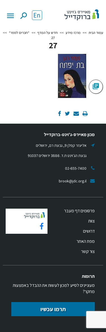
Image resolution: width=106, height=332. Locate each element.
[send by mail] (76, 114)
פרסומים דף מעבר (79, 211)
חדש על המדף (47, 32)
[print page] (85, 114)
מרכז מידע (73, 32)
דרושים (89, 231)
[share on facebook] (59, 114)
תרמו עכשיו (53, 309)
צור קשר (88, 251)
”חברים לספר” (19, 32)
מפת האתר (86, 241)
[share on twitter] (67, 114)
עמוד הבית (95, 32)
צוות (91, 221)
